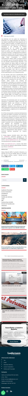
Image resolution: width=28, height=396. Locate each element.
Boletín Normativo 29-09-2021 (11, 285)
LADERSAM (7, 136)
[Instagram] (7, 391)
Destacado (4, 195)
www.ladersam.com (10, 143)
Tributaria (4, 205)
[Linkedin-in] (11, 391)
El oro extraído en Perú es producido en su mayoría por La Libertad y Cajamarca (14, 247)
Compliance (5, 193)
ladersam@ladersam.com (12, 139)
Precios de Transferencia (8, 204)
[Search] (25, 180)
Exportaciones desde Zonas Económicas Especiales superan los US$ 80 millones (13, 227)
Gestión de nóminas (7, 197)
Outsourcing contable (7, 202)
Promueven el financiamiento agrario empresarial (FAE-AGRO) (12, 260)
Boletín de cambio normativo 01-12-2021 (13, 311)
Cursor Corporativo (6, 191)
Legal (3, 198)
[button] (25, 3)
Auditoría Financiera (7, 190)
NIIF (3, 200)
